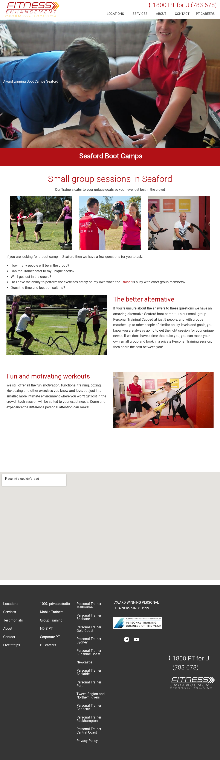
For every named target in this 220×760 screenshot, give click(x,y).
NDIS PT (46, 628)
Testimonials (13, 620)
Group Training (51, 620)
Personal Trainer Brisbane (88, 617)
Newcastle (84, 662)
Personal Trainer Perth (88, 684)
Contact (182, 13)
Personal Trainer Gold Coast (88, 629)
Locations (115, 13)
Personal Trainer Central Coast (88, 730)
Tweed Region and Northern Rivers (90, 695)
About (161, 13)
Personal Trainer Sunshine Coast (88, 652)
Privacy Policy (87, 741)
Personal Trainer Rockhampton (88, 719)
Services (140, 13)
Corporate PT (50, 637)
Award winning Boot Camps (24, 81)
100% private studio (55, 604)
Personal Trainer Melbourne (88, 605)
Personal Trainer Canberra (88, 707)
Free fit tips (11, 645)
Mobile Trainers (51, 612)
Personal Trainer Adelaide (88, 672)
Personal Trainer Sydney (88, 640)
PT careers (205, 13)
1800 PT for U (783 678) (185, 5)
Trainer (126, 282)
